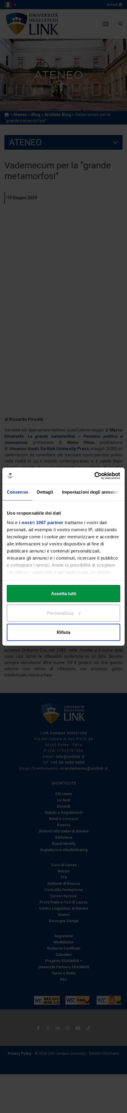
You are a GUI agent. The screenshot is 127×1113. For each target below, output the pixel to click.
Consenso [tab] (17, 492)
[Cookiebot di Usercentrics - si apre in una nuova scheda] (94, 475)
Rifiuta (63, 632)
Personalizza (60, 612)
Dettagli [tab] (45, 492)
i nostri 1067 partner (41, 522)
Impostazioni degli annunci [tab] (90, 492)
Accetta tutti (63, 593)
